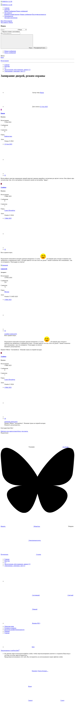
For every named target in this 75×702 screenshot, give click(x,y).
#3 (5, 331)
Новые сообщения (10, 11)
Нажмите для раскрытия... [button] (12, 346)
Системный (36, 595)
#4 (5, 418)
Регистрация (5, 60)
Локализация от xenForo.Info (10, 650)
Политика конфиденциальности (14, 629)
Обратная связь (9, 626)
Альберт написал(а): (10, 334)
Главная (6, 8)
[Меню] (1, 3)
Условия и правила (10, 628)
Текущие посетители (10, 17)
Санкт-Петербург (9, 210)
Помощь (7, 631)
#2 (5, 249)
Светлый (70, 595)
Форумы (7, 9)
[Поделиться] (18, 159)
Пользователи (8, 16)
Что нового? (8, 13)
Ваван (42, 92)
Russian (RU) (36, 623)
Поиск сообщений (22, 11)
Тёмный (34, 609)
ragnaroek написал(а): (11, 421)
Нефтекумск (8, 136)
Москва (6, 292)
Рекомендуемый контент (12, 14)
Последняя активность (39, 14)
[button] (18, 581)
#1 (5, 175)
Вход (2, 57)
